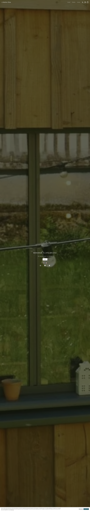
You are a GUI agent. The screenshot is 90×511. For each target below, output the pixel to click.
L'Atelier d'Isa (6, 2)
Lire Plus (12, 509)
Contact (78, 2)
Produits (73, 2)
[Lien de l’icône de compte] (85, 2)
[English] (44, 263)
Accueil (69, 2)
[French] (46, 263)
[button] (82, 2)
